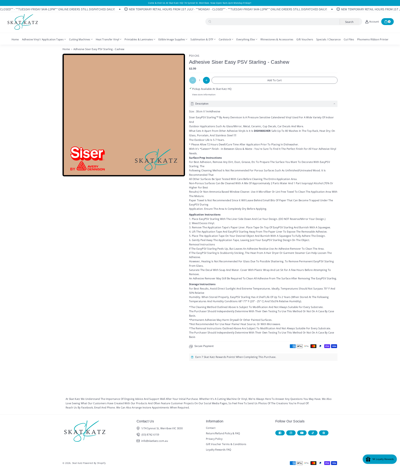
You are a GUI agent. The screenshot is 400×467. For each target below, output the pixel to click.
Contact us (145, 421)
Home (66, 49)
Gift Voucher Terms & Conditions (226, 444)
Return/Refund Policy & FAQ (223, 433)
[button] (387, 21)
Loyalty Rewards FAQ (218, 449)
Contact (210, 428)
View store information (203, 94)
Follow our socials (290, 421)
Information (214, 421)
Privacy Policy (214, 439)
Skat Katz (77, 463)
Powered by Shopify (94, 463)
